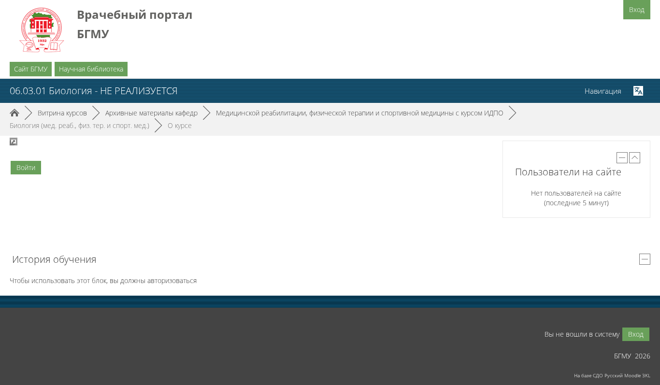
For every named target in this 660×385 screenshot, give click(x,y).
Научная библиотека (91, 68)
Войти (25, 167)
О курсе (180, 125)
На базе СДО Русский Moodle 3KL (612, 375)
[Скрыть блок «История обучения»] (644, 259)
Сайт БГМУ (30, 68)
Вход (637, 9)
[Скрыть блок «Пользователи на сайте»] (622, 157)
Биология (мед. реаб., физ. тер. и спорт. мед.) (79, 125)
